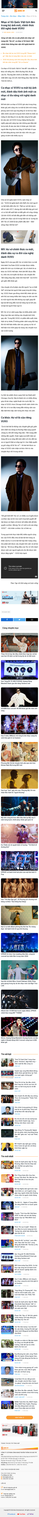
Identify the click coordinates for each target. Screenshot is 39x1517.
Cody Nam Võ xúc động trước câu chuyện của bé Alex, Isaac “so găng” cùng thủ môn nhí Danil (26, 1381)
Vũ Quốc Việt (6, 612)
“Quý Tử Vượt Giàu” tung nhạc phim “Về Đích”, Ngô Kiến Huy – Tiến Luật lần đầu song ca (25, 1062)
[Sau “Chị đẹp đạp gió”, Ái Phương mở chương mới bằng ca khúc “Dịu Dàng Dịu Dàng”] (19, 888)
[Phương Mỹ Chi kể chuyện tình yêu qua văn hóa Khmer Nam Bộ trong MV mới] (19, 751)
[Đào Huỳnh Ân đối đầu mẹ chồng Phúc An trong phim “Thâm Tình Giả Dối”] (7, 1099)
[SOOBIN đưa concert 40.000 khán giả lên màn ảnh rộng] (19, 697)
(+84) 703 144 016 (22, 1464)
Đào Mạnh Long (9, 32)
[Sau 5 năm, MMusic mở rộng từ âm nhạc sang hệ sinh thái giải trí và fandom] (19, 724)
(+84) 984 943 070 (11, 1464)
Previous (4, 3)
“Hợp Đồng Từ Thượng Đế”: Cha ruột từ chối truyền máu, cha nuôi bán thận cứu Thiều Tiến (26, 1293)
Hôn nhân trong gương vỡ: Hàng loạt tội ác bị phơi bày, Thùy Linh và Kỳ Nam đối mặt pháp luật (26, 1109)
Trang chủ (4, 16)
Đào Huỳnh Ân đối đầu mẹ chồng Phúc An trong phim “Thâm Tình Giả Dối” (26, 1098)
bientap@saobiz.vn (8, 1477)
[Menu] (3, 10)
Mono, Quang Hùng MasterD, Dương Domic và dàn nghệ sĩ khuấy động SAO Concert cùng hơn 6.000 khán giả (19, 1040)
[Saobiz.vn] (19, 10)
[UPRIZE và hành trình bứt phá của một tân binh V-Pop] (19, 861)
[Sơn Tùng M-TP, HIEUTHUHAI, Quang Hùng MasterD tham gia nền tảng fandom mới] (19, 670)
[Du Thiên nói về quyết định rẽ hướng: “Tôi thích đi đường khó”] (19, 833)
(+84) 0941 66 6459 (8, 1478)
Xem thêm (18, 1417)
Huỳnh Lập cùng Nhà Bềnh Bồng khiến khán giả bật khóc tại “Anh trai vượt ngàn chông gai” (26, 1073)
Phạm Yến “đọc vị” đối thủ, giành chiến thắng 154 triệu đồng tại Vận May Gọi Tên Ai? (26, 1318)
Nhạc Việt (21, 16)
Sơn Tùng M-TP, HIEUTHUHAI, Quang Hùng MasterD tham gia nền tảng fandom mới (25, 1256)
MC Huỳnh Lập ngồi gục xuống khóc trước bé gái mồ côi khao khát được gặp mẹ (25, 1146)
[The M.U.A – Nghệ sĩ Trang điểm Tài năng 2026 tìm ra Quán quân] (7, 1205)
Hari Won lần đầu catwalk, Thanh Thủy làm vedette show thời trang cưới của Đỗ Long (26, 1393)
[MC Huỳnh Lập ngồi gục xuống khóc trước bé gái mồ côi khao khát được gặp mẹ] (7, 1147)
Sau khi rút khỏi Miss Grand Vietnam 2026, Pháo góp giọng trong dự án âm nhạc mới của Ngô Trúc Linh (19, 983)
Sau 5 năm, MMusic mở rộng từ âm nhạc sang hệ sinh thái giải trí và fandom (26, 1281)
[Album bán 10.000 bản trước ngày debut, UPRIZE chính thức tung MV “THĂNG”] (19, 999)
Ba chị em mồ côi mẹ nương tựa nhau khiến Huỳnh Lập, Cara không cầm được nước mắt (26, 1121)
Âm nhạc (13, 16)
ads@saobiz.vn (9, 1495)
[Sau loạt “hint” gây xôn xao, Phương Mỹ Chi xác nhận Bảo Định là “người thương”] (19, 779)
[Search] (36, 10)
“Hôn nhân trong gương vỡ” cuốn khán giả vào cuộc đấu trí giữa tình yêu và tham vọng (26, 1370)
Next (35, 3)
